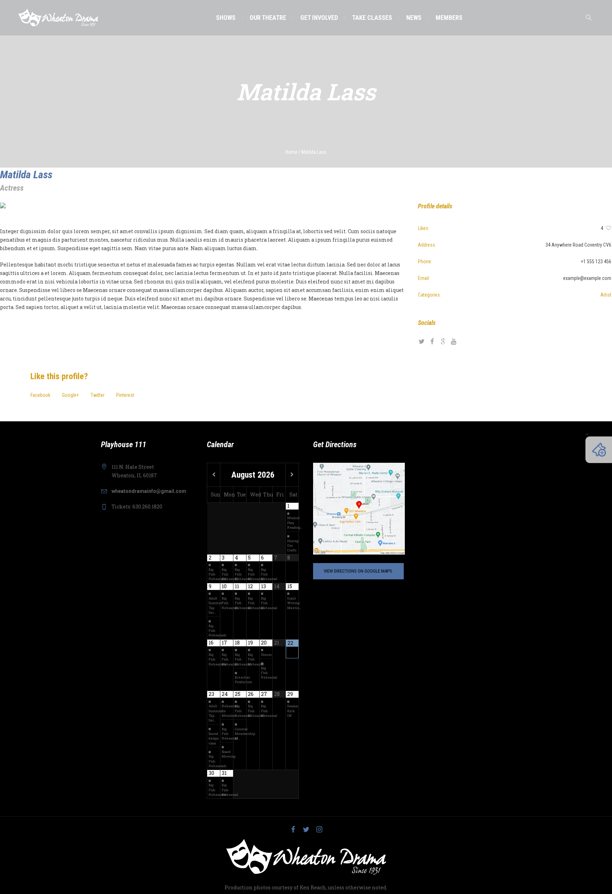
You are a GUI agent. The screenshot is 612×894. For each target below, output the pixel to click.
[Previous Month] (213, 475)
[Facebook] (293, 829)
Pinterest (125, 395)
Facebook (40, 395)
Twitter (97, 395)
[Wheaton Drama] (306, 857)
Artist (605, 295)
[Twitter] (306, 829)
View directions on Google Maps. (358, 571)
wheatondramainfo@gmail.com (149, 491)
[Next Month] (292, 475)
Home (291, 152)
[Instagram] (319, 829)
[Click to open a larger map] (359, 508)
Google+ (70, 395)
